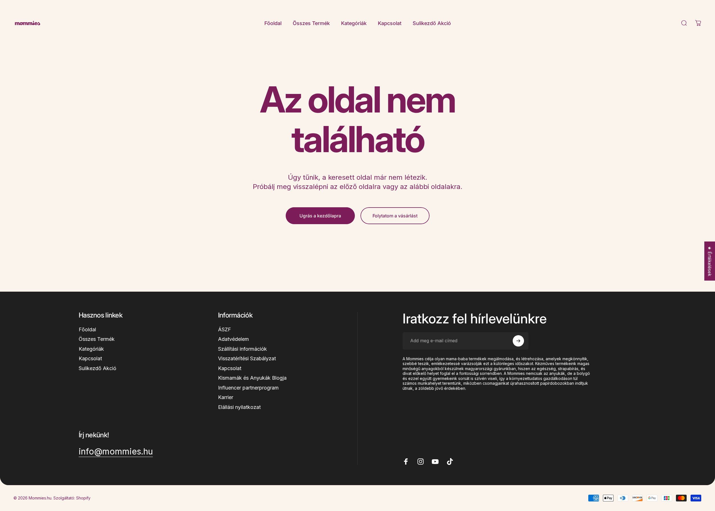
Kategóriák (91, 349)
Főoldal (87, 329)
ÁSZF (224, 329)
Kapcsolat (90, 358)
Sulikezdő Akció (97, 368)
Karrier (225, 397)
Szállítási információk (242, 349)
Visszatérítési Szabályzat (247, 358)
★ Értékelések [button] (709, 261)
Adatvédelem (233, 339)
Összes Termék (97, 339)
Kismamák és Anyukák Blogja (252, 378)
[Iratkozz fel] (518, 340)
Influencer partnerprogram (248, 388)
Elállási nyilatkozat (239, 407)
